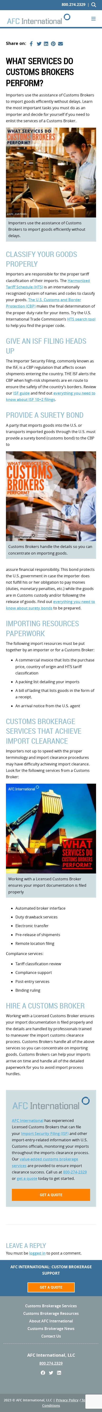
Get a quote (51, 1194)
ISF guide (21, 393)
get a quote (27, 1178)
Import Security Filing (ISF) (45, 1133)
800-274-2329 (75, 1172)
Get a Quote (51, 1287)
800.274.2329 (73, 4)
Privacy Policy (67, 1400)
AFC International (27, 1120)
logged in (37, 1253)
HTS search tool (81, 319)
